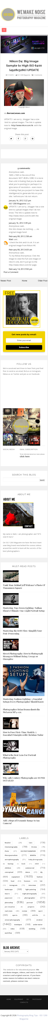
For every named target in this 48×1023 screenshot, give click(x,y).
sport (40, 911)
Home (24, 280)
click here (25, 456)
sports (14, 915)
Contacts (24, 1002)
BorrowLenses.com (16, 113)
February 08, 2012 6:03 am (20, 249)
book (23, 864)
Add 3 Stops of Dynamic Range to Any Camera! (21, 822)
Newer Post (6, 280)
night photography (29, 894)
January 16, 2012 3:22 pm (20, 200)
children (8, 868)
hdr (41, 881)
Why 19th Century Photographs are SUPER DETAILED (24, 779)
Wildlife (33, 855)
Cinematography (11, 847)
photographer (29, 898)
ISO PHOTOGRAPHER (28, 851)
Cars (30, 843)
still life (35, 915)
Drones (34, 847)
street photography (12, 920)
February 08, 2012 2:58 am (20, 236)
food (12, 881)
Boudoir (8, 843)
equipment (16, 877)
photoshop (9, 903)
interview (32, 885)
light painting (31, 890)
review (24, 911)
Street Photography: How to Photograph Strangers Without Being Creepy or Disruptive (23, 656)
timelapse (18, 925)
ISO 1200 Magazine (17, 203)
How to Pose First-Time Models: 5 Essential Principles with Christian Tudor (23, 733)
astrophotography (12, 860)
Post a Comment (11, 272)
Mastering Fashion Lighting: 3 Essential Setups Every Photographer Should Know (23, 700)
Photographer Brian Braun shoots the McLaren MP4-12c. (21, 711)
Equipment (18, 999)
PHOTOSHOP (36, 999)
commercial (29, 868)
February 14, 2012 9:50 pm (20, 269)
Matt (11, 239)
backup (10, 864)
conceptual (9, 872)
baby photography (36, 860)
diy (41, 872)
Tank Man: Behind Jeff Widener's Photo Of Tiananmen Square (24, 586)
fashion (40, 877)
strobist (39, 920)
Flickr (7, 851)
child (37, 864)
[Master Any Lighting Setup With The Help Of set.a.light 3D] (24, 44)
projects (31, 907)
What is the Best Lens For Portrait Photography (19, 756)
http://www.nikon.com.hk (22, 125)
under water (38, 925)
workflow (8, 933)
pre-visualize (10, 907)
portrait (30, 903)
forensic (27, 881)
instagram (13, 885)
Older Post (42, 280)
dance (27, 872)
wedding (32, 929)
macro (7, 894)
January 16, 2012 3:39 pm (20, 223)
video (12, 929)
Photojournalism (11, 855)
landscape (9, 890)
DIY (28, 999)
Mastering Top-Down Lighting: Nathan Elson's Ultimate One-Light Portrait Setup (24, 609)
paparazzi (8, 898)
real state (8, 911)
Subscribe (24, 347)
